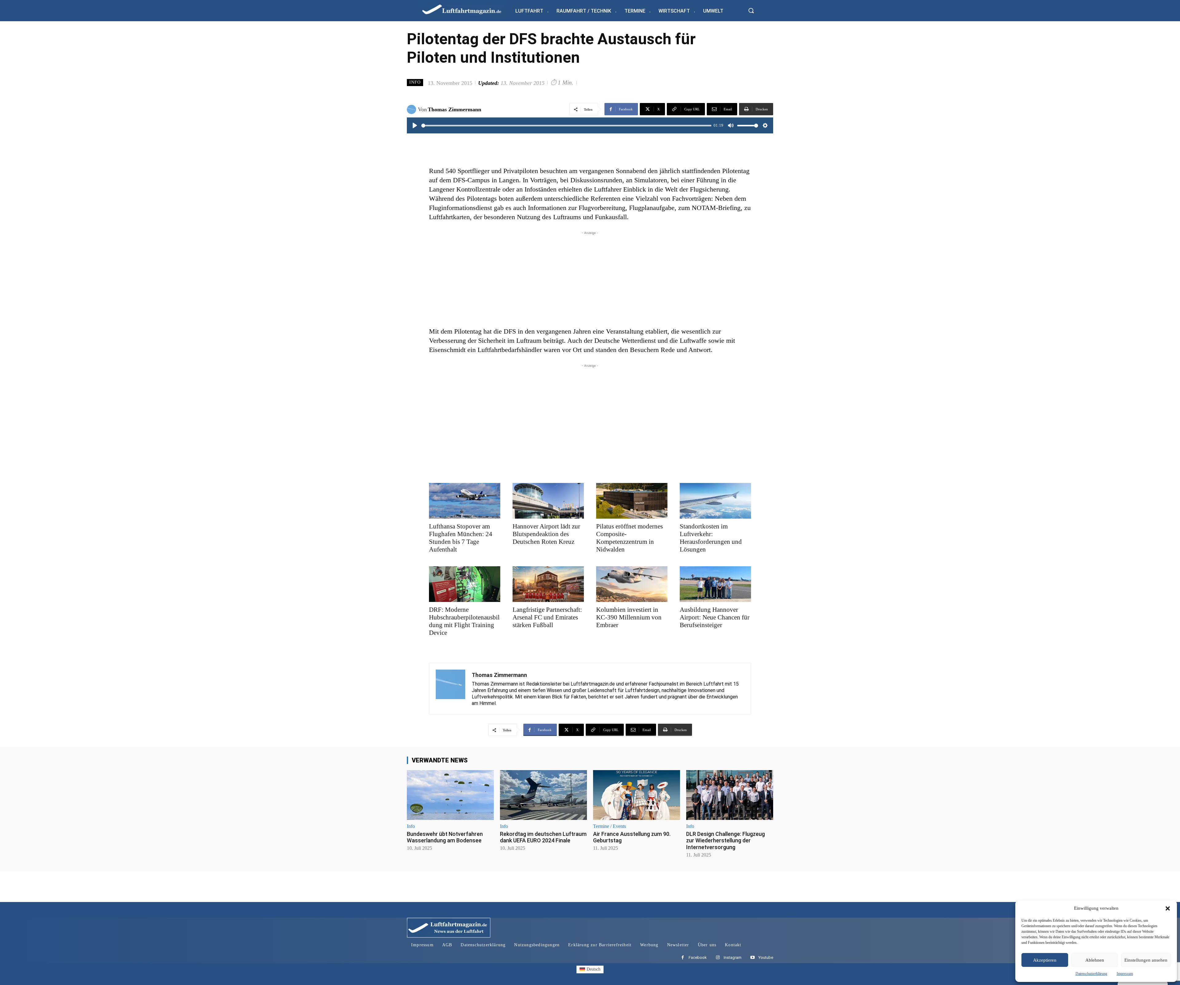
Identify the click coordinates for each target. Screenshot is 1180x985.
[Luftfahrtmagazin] (467, 9)
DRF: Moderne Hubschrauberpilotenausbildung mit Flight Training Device (464, 621)
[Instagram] (717, 957)
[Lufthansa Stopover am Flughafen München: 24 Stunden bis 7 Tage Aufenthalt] (464, 501)
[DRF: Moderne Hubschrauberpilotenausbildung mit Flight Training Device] (464, 584)
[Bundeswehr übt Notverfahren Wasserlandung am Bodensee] (450, 795)
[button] (1168, 908)
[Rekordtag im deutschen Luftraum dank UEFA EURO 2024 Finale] (543, 795)
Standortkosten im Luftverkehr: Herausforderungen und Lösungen (711, 538)
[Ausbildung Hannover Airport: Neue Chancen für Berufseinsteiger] (715, 584)
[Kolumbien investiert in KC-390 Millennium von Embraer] (631, 584)
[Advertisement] (590, 279)
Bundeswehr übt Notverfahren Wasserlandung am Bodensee (445, 837)
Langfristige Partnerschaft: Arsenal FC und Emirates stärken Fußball (547, 617)
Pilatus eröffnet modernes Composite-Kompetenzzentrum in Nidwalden (629, 538)
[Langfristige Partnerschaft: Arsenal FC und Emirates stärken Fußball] (548, 584)
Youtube (765, 957)
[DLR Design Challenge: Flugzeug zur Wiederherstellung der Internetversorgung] (729, 795)
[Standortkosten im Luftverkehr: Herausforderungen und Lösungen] (715, 501)
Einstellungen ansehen (1145, 960)
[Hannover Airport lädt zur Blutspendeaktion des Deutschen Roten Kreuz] (548, 501)
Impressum (1125, 973)
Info (415, 82)
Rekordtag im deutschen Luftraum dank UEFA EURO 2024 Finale (543, 837)
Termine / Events (609, 826)
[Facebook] (682, 957)
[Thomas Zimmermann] (412, 109)
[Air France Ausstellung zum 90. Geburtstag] (636, 795)
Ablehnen (1094, 960)
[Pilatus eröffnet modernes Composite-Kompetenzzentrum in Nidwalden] (631, 501)
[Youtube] (752, 957)
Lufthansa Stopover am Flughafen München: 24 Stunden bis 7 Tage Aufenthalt (460, 538)
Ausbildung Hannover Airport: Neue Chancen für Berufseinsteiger (714, 617)
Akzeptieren (1044, 960)
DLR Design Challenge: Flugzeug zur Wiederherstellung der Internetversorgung (725, 840)
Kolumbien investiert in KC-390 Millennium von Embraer (629, 617)
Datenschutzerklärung (1091, 973)
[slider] (566, 126)
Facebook (698, 957)
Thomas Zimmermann (454, 109)
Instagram (732, 957)
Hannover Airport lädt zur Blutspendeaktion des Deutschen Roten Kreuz (546, 534)
